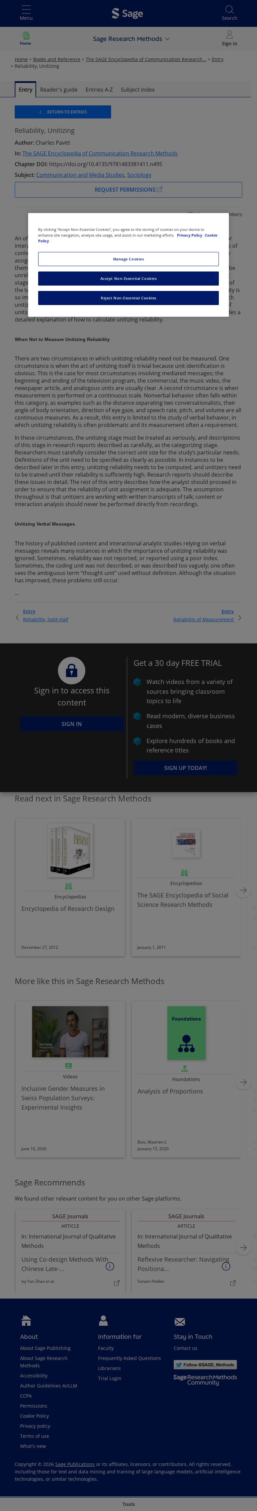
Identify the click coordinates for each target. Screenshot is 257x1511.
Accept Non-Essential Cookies (128, 278)
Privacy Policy (190, 235)
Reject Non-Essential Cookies (128, 297)
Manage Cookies (128, 258)
